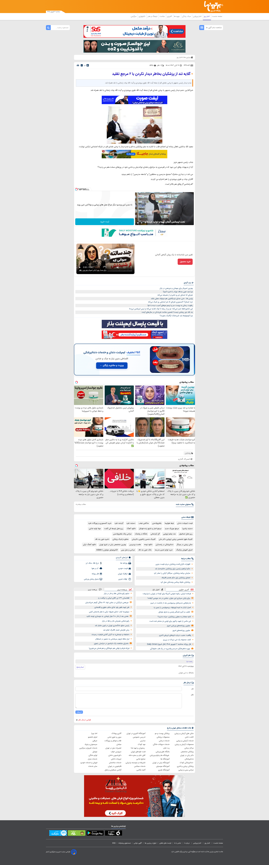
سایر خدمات (92, 766)
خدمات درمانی (164, 740)
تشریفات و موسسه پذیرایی (135, 762)
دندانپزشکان (189, 759)
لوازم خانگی (93, 755)
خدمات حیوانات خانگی (161, 744)
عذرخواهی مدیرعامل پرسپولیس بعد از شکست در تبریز (170, 603)
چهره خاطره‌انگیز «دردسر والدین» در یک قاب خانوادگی (170, 648)
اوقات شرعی (123, 579)
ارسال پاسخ (80, 667)
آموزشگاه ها (165, 759)
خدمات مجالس (139, 766)
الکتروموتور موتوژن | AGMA (107, 550)
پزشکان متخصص (187, 751)
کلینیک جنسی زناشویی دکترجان (144, 539)
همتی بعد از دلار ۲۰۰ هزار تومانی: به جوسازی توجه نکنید (107, 616)
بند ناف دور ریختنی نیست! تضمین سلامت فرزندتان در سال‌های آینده (167, 312)
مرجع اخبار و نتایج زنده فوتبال (150, 528)
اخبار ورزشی (197, 16)
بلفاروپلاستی (156, 523)
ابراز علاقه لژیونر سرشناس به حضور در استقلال (112, 639)
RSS (113, 843)
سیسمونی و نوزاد (91, 744)
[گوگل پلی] (95, 833)
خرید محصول (185, 261)
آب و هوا (95, 568)
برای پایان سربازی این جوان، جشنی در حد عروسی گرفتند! (169, 598)
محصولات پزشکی (163, 737)
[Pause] (138, 223)
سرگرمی (134, 16)
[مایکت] (58, 833)
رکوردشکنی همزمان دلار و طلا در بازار (115, 621)
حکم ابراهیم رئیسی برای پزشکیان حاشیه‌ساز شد (172, 568)
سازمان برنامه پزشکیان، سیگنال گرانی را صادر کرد (172, 573)
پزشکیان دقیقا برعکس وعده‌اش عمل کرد (175, 582)
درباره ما (187, 843)
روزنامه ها (124, 563)
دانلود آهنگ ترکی (89, 544)
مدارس (142, 740)
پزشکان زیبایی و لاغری (185, 766)
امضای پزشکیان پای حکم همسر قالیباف (175, 577)
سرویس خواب (116, 751)
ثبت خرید (104, 222)
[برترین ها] (212, 6)
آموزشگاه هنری (164, 770)
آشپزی (169, 16)
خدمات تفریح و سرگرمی (88, 748)
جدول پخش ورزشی (91, 579)
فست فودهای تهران (138, 751)
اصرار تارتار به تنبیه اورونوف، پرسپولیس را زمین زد (172, 607)
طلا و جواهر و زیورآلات (113, 740)
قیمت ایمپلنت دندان (185, 523)
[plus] (88, 65)
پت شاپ (166, 748)
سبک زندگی (186, 16)
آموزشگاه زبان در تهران (161, 762)
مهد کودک (141, 744)
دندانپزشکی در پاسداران (164, 544)
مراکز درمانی (189, 748)
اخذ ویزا (94, 733)
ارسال (79, 712)
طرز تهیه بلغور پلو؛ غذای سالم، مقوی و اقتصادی (111, 607)
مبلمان (118, 744)
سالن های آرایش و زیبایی (184, 733)
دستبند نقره (131, 523)
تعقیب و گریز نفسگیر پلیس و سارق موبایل (174, 612)
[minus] (82, 65)
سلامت (162, 16)
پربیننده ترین (122, 589)
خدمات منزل (92, 759)
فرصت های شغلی (165, 843)
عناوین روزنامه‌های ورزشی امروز (178, 625)
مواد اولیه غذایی (95, 528)
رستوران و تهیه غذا (138, 748)
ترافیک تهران (123, 573)
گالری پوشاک (116, 733)
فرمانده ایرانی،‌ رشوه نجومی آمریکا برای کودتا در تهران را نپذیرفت (167, 593)
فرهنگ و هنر (153, 16)
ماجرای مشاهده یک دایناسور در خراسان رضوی (111, 643)
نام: (192, 688)
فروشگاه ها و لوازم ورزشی (160, 755)
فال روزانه (95, 573)
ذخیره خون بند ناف (102, 539)
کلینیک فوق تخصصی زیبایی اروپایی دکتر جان (176, 539)
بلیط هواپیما (169, 523)
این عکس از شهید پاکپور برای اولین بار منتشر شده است (170, 621)
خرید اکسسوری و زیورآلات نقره (99, 523)
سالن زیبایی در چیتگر (185, 544)
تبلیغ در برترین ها (150, 843)
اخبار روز (207, 16)
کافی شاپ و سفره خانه (137, 755)
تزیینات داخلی (116, 759)
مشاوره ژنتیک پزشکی (120, 539)
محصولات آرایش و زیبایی (184, 744)
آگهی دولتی (138, 843)
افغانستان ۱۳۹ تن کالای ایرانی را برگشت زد (113, 598)
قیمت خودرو (123, 568)
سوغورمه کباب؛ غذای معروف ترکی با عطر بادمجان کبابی (109, 611)
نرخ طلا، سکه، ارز (92, 563)
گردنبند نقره (119, 523)
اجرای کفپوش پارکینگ (184, 550)
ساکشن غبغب (144, 523)
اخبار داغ (156, 590)
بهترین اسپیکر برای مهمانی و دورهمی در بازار (176, 288)
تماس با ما (177, 843)
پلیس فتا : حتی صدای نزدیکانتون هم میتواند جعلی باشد (172, 298)
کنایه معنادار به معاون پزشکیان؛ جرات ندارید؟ (174, 616)
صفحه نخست (217, 16)
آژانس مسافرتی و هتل (113, 770)
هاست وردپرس (135, 544)
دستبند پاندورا (187, 528)
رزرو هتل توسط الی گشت (113, 528)
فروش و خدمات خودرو (89, 762)
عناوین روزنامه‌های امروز (181, 630)
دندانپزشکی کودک (187, 762)
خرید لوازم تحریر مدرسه (164, 550)
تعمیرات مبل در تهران (113, 748)
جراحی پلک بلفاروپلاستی (122, 534)
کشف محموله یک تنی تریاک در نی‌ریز (177, 639)
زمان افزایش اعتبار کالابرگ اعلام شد (116, 630)
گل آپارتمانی (155, 534)
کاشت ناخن (189, 737)
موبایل (94, 751)
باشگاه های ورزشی (163, 751)
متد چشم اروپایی (169, 534)
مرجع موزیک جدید (172, 528)
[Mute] (141, 223)
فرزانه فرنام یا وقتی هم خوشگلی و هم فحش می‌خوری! (109, 648)
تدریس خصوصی (139, 737)
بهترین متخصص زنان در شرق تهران (112, 544)
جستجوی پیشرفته (124, 843)
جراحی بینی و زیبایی (186, 770)
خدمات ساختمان (115, 762)
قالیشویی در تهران (114, 766)
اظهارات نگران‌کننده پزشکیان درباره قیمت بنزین (173, 564)
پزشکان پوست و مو (162, 733)
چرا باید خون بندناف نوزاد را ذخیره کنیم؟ (178, 291)
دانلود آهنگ (131, 528)
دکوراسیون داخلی (114, 755)
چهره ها (177, 16)
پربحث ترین (92, 589)
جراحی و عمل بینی (128, 550)
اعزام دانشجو (92, 737)
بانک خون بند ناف (144, 550)
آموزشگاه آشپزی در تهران (136, 733)
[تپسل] (76, 189)
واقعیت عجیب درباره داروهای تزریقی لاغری (175, 635)
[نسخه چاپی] (78, 65)
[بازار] (76, 833)
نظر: (192, 694)
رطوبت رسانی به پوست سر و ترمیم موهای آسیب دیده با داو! (170, 305)
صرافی (94, 740)
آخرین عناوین (184, 590)
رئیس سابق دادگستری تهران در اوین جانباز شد (112, 625)
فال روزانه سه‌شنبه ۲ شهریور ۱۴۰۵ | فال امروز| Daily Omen (169, 644)
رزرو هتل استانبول (186, 534)
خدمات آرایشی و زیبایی (185, 740)
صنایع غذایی (140, 759)
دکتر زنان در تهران (187, 755)
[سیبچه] (113, 833)
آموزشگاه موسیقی (163, 766)
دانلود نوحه (148, 544)
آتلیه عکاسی (140, 770)
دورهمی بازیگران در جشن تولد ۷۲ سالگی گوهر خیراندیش (106, 602)
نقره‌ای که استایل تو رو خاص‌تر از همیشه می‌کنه (175, 295)
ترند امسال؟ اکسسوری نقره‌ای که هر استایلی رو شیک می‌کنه (170, 302)
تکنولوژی (142, 16)
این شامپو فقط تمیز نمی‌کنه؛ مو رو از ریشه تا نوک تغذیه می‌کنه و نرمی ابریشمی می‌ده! (161, 308)
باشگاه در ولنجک (141, 534)
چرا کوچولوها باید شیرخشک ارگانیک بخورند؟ (176, 315)
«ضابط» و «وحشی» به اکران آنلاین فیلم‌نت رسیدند (110, 634)
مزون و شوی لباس (114, 737)
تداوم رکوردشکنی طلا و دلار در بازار (116, 593)
